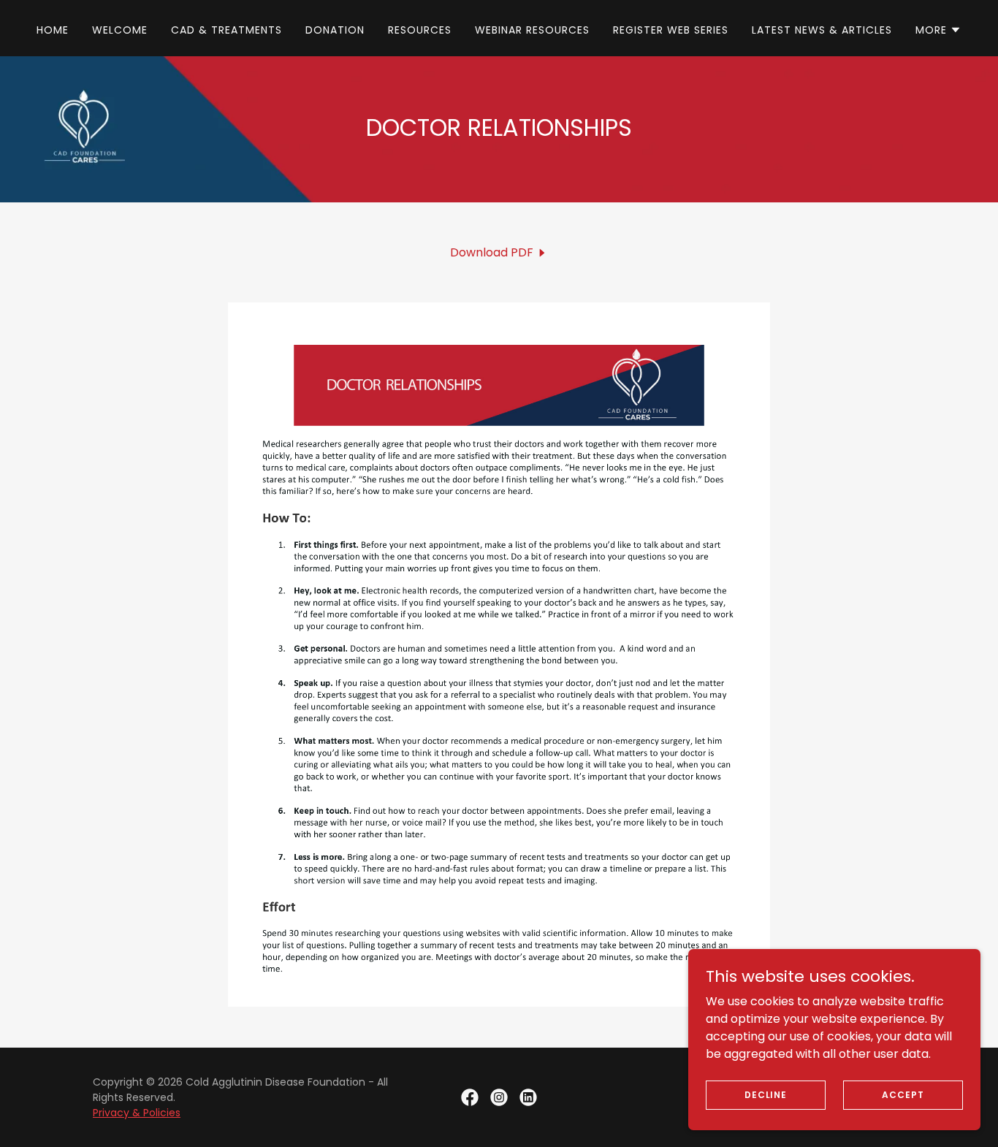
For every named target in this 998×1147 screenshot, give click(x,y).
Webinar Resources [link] (532, 30)
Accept (902, 1094)
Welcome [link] (120, 30)
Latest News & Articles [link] (822, 30)
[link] (499, 252)
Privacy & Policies (136, 1112)
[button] (938, 30)
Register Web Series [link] (670, 30)
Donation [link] (335, 30)
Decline (765, 1094)
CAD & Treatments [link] (226, 30)
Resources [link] (420, 30)
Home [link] (53, 30)
